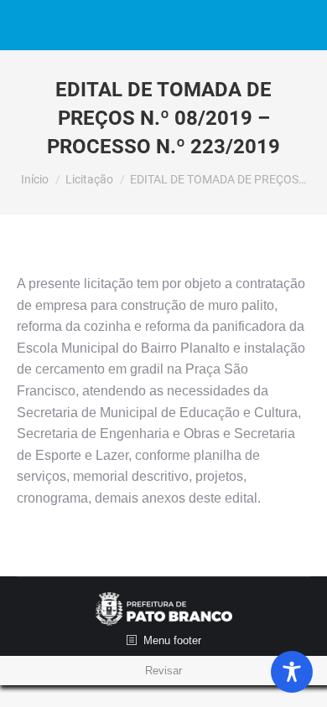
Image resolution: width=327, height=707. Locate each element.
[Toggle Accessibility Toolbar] (291, 671)
